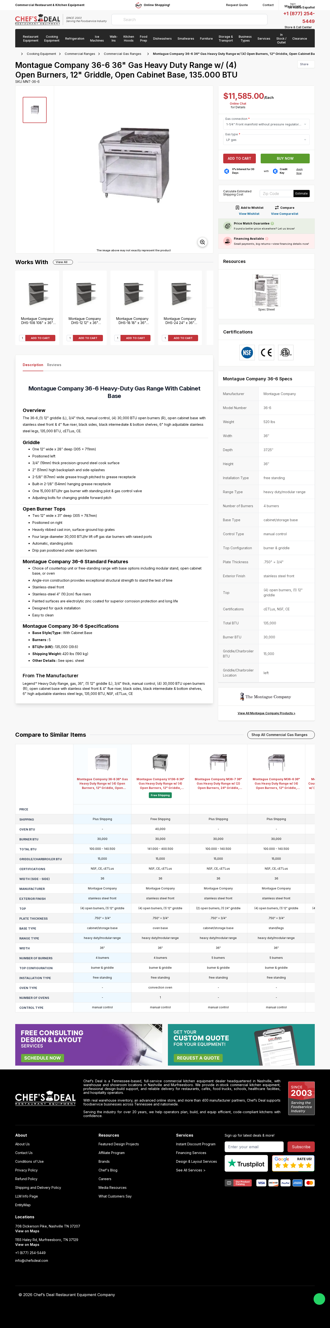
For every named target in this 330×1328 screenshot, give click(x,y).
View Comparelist (284, 214)
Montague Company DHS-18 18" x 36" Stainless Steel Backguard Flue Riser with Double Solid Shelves (132, 321)
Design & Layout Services (196, 1161)
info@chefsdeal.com (31, 1261)
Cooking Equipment (41, 54)
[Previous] (209, 326)
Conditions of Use (29, 1161)
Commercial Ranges (80, 54)
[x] (236, 1295)
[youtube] (226, 1295)
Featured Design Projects (119, 1144)
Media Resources (113, 1188)
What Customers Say (115, 1196)
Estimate (301, 193)
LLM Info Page (26, 1196)
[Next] (209, 289)
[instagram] (255, 1295)
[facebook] (217, 1295)
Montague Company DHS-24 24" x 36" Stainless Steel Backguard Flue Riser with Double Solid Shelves (180, 321)
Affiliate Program (112, 1153)
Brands (104, 1161)
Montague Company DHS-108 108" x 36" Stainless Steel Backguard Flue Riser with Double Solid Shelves (37, 321)
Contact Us (24, 1153)
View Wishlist (249, 214)
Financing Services (191, 1153)
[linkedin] (245, 1295)
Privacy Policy (26, 1170)
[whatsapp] (319, 1299)
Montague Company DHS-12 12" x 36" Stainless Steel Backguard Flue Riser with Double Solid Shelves (85, 321)
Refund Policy (26, 1179)
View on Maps (27, 1231)
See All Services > (191, 1170)
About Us (22, 1144)
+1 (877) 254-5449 (30, 1253)
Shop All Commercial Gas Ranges (279, 735)
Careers (105, 1179)
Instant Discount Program (195, 1144)
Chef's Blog (108, 1170)
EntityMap (23, 1205)
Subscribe (301, 1146)
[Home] (17, 54)
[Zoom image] (202, 242)
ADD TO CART (40, 338)
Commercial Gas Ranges (122, 54)
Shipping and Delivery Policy (38, 1188)
